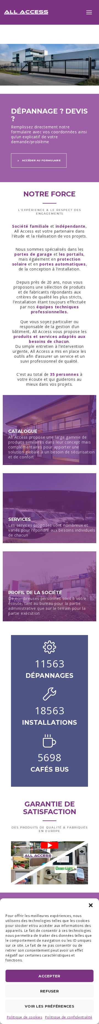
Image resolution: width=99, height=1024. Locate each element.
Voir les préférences (49, 1006)
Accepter (49, 976)
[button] (91, 905)
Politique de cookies (24, 1017)
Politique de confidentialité (68, 1017)
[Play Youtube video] (49, 845)
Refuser (49, 991)
